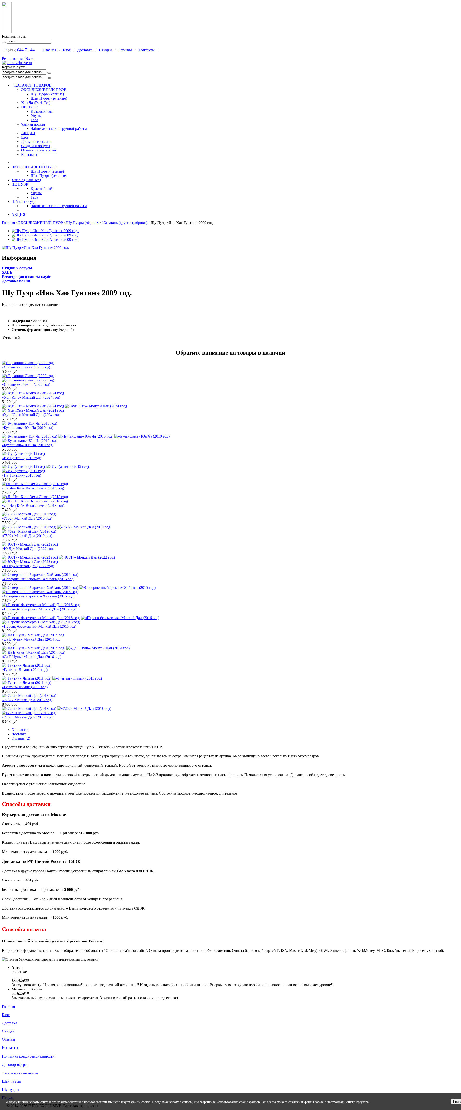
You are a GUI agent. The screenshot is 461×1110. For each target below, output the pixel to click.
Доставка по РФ (16, 281)
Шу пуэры (10, 1089)
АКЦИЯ (28, 133)
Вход (29, 58)
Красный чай (41, 111)
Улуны (36, 116)
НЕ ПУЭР (29, 107)
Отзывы (125, 50)
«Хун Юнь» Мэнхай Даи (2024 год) (31, 397)
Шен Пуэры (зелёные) (49, 98)
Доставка (84, 50)
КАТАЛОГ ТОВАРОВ (32, 85)
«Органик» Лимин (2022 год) (26, 367)
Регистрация (12, 58)
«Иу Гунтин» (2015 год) (21, 458)
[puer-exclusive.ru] (17, 63)
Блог (67, 50)
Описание (20, 730)
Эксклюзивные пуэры (20, 1073)
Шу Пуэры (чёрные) (47, 94)
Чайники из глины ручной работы (59, 129)
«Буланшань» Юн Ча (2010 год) (27, 428)
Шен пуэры (11, 1081)
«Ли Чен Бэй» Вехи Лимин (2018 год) (33, 488)
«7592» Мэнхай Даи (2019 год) (27, 518)
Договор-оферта (15, 1064)
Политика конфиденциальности (28, 1056)
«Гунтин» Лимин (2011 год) (25, 670)
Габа (34, 120)
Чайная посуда (33, 124)
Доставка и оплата (36, 141)
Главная (49, 50)
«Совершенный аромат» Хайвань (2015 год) (38, 579)
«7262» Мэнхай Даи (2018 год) (27, 700)
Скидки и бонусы (35, 146)
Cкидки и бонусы (17, 268)
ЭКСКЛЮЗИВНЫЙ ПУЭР (43, 90)
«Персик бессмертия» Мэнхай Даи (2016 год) (39, 609)
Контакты (147, 50)
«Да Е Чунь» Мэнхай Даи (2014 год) (31, 639)
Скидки (105, 50)
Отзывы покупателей (38, 150)
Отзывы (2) (21, 738)
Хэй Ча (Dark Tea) (35, 103)
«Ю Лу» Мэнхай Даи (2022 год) (28, 549)
